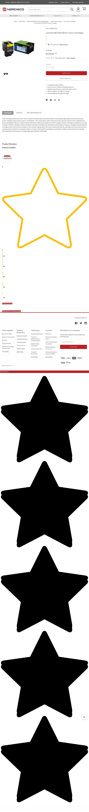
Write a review (64, 44)
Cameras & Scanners (36, 349)
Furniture (75, 15)
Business (4, 340)
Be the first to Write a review (12, 311)
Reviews (4, 372)
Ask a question (54, 44)
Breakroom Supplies (22, 336)
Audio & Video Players (37, 334)
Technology (57, 15)
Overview (8, 113)
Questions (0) (8, 158)
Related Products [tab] (34, 113)
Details (19, 113)
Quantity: (48, 64)
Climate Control (21, 345)
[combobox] (51, 9)
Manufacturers (53, 2)
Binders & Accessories (8, 337)
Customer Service (77, 2)
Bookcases (48, 334)
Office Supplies (13, 15)
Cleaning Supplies (21, 342)
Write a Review (70, 58)
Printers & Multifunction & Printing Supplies (35, 338)
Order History (65, 2)
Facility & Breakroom (36, 15)
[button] (46, 44)
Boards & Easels (6, 343)
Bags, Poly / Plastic (7, 334)
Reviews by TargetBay (8, 147)
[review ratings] (46, 40)
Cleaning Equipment (22, 339)
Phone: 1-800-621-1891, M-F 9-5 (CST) (17, 2)
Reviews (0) (7, 156)
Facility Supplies (21, 348)
